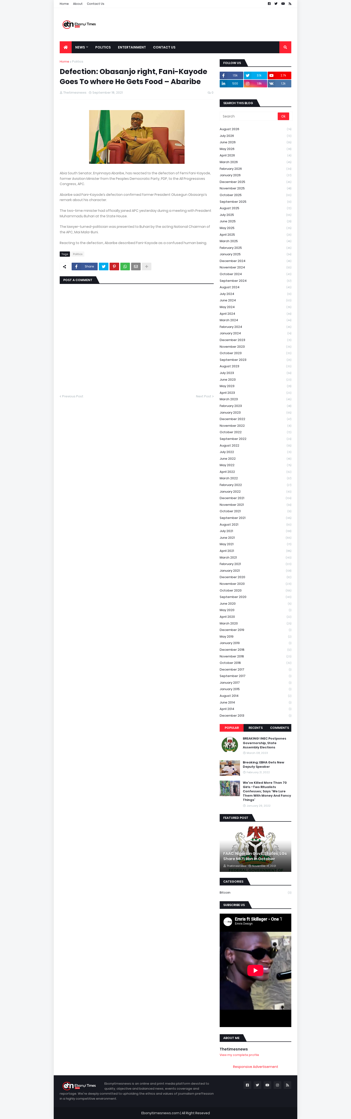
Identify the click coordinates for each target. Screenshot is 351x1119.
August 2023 (255, 366)
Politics (77, 61)
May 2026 (255, 149)
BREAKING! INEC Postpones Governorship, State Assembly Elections (264, 742)
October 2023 (255, 353)
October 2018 (255, 663)
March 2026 (255, 162)
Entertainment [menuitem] (132, 47)
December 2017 (255, 669)
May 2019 (255, 636)
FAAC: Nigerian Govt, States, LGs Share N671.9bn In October (255, 856)
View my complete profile (239, 1055)
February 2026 (255, 168)
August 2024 (255, 287)
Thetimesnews (234, 1049)
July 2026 (255, 135)
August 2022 (255, 445)
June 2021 (255, 537)
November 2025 (255, 188)
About (78, 4)
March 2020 (255, 623)
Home (64, 4)
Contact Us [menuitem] (164, 47)
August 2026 (255, 129)
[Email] (136, 266)
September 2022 (255, 439)
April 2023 (255, 392)
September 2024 (255, 280)
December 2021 (255, 498)
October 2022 (255, 432)
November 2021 (255, 504)
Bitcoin (255, 892)
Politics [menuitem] (103, 47)
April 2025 (255, 234)
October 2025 (255, 195)
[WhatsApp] (125, 266)
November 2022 (255, 425)
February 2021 (255, 564)
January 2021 (255, 570)
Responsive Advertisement (255, 1067)
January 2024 (255, 333)
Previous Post (72, 396)
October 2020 (255, 590)
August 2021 (255, 524)
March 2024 (255, 320)
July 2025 (255, 215)
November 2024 (255, 267)
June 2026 (255, 142)
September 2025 (255, 201)
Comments (279, 727)
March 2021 (255, 557)
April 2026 (255, 155)
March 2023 (255, 399)
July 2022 (255, 452)
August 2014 (255, 695)
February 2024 (255, 327)
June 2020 (255, 603)
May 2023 (255, 386)
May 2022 (255, 465)
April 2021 (255, 551)
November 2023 (255, 346)
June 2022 (255, 458)
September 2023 (255, 359)
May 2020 (255, 610)
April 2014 (255, 709)
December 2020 (255, 577)
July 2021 (255, 531)
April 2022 (255, 471)
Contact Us (95, 4)
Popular (232, 727)
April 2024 (255, 313)
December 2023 (255, 340)
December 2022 (255, 419)
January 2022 (255, 491)
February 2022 (255, 485)
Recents (256, 727)
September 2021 (255, 518)
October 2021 (255, 511)
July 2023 (255, 373)
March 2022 (255, 478)
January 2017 (255, 682)
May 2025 (255, 228)
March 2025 (255, 241)
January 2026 (255, 175)
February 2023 (255, 406)
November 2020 (255, 583)
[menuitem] (66, 47)
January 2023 (255, 412)
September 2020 (255, 597)
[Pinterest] (114, 266)
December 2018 (255, 649)
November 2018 (255, 656)
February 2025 (255, 247)
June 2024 (255, 300)
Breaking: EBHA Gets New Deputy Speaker (263, 764)
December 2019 (255, 630)
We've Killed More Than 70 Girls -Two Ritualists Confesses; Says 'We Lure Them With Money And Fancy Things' (267, 791)
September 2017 (255, 676)
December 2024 (255, 261)
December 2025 (255, 182)
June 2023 (255, 379)
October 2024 (255, 274)
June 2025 (255, 221)
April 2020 (255, 616)
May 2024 (255, 307)
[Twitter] (103, 266)
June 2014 (255, 702)
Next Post (203, 396)
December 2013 (255, 715)
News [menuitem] (80, 47)
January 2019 (255, 643)
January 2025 (255, 254)
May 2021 (255, 544)
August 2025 (255, 208)
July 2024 (255, 294)
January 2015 (255, 689)
